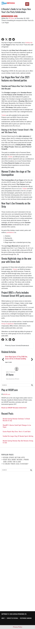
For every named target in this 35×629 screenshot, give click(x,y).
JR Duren (11, 18)
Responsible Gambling (26, 618)
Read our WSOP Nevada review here (13, 408)
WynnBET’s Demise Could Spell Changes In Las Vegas (17, 357)
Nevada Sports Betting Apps (14, 457)
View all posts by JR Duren (12, 379)
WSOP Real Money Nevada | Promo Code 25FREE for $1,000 (16, 461)
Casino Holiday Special (7, 16)
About (3, 618)
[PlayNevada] (17, 3)
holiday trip (28, 42)
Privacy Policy (17, 627)
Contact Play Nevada (12, 618)
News (15, 16)
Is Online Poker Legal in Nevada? (15, 464)
